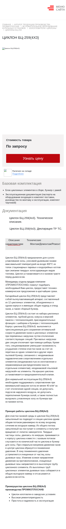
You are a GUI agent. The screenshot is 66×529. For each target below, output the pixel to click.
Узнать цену (33, 158)
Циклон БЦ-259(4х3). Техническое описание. (31, 219)
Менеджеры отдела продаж (20, 281)
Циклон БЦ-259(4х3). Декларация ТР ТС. (36, 228)
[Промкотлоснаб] (13, 8)
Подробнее (18, 174)
